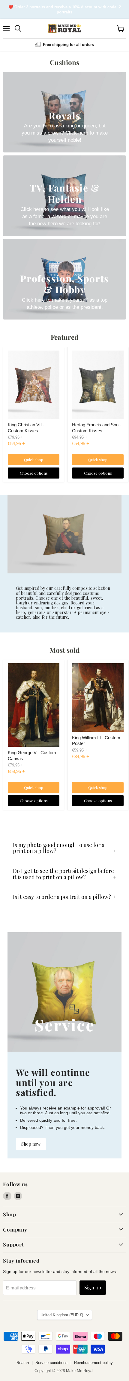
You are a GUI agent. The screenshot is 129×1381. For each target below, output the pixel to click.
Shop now (30, 1144)
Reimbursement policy (93, 1362)
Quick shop (33, 459)
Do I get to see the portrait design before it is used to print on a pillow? (63, 874)
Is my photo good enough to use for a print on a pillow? (58, 848)
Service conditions (51, 1362)
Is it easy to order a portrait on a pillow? (62, 896)
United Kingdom (61, 1315)
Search (22, 1362)
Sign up (92, 1287)
